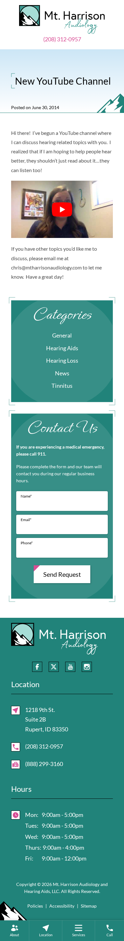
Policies (35, 906)
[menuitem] (14, 930)
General (62, 335)
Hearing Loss (62, 360)
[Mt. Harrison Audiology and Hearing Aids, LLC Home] (62, 18)
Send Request (62, 574)
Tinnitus (62, 385)
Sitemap (89, 906)
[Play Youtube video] (62, 209)
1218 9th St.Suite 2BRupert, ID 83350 (46, 719)
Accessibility (61, 906)
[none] (14, 930)
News (62, 373)
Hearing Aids (62, 348)
